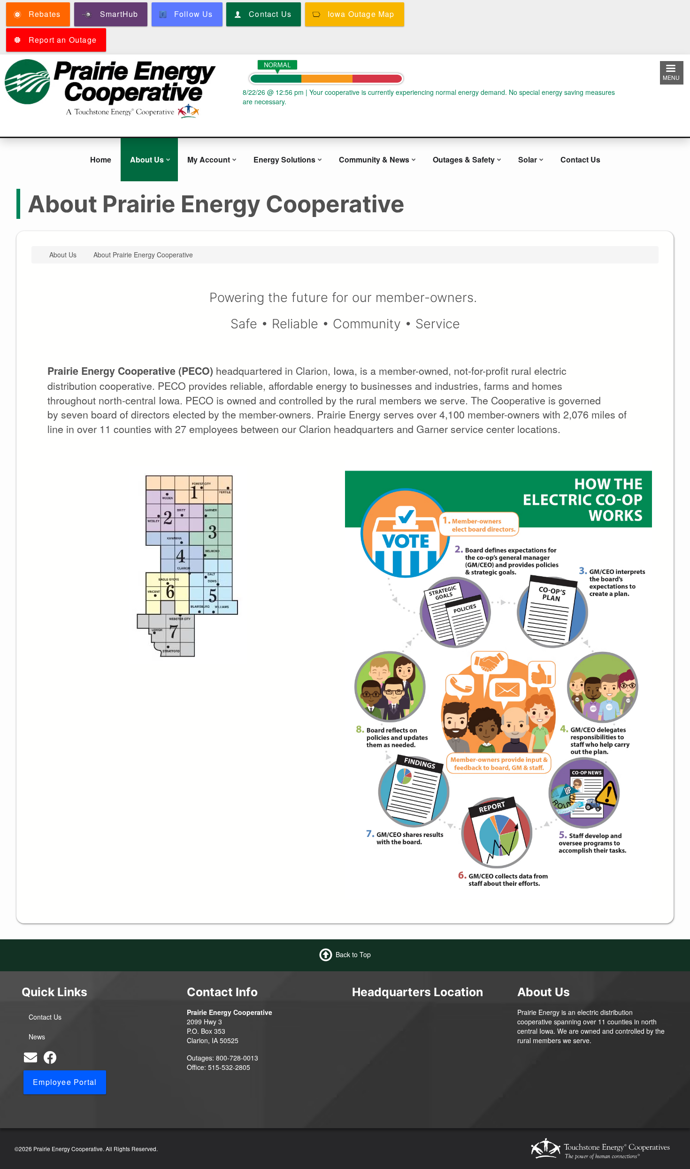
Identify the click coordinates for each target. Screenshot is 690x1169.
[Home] (110, 88)
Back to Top (353, 954)
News (37, 1036)
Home (100, 159)
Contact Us (580, 159)
